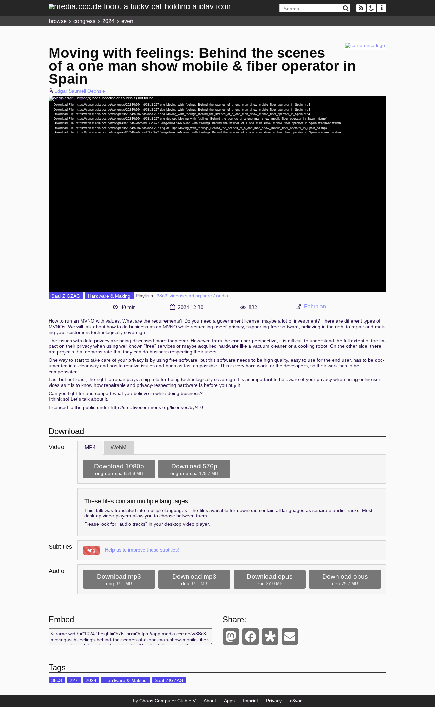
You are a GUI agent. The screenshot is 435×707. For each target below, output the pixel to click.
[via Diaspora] (270, 636)
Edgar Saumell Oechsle (79, 91)
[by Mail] (290, 636)
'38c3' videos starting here (184, 296)
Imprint (250, 700)
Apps (229, 700)
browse (58, 21)
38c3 (56, 680)
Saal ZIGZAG (65, 296)
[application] (217, 194)
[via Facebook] (250, 636)
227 (74, 680)
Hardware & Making (109, 296)
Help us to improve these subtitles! (142, 550)
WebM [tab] (118, 447)
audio (222, 296)
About (210, 700)
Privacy (274, 700)
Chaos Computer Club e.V (167, 700)
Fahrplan (315, 306)
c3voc (296, 700)
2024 (108, 21)
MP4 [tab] (90, 447)
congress (84, 21)
